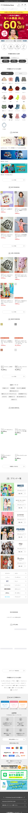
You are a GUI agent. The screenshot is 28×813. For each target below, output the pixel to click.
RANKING (11, 48)
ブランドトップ (20, 490)
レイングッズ (8, 685)
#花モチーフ (14, 399)
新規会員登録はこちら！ (14, 739)
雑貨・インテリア (14, 690)
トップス (3, 681)
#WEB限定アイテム (22, 393)
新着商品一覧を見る (14, 466)
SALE (23, 48)
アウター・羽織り (15, 681)
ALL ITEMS (17, 48)
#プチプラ (4, 396)
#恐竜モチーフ (12, 396)
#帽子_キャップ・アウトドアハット (8, 393)
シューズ (3, 683)
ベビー (2, 685)
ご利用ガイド (10, 762)
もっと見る (14, 180)
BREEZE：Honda (4, 161)
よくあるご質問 (17, 762)
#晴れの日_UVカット (14, 391)
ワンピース (23, 681)
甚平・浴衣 (15, 685)
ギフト (5, 687)
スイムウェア (22, 685)
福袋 (9, 687)
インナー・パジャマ (20, 683)
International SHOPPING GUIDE (9, 801)
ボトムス (8, 681)
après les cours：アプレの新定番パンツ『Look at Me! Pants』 (13, 148)
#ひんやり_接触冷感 (21, 388)
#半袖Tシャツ (5, 388)
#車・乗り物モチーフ (21, 396)
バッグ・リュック (10, 683)
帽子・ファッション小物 (17, 687)
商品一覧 (20, 493)
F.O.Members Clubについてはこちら (14, 715)
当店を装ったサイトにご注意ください (10, 805)
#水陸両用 (13, 388)
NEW (4, 48)
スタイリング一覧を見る (14, 670)
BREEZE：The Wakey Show (6, 174)
